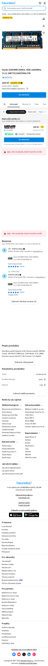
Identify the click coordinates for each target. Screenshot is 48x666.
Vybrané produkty (32, 405)
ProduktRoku (6, 634)
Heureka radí (6, 567)
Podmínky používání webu (28, 663)
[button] (13, 104)
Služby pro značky (8, 605)
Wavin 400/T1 (29, 418)
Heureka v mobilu (8, 564)
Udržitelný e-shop (8, 643)
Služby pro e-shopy (8, 599)
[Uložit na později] (43, 32)
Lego (27, 449)
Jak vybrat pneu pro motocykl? (12, 474)
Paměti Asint (6, 457)
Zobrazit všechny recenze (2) (24, 301)
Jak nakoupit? (6, 561)
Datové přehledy (7, 609)
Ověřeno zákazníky (8, 627)
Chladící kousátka (8, 430)
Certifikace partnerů (9, 637)
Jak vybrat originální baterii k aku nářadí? (12, 468)
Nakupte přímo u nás (9, 571)
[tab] (13, 104)
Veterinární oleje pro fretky (11, 433)
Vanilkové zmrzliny (8, 435)
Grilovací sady (6, 424)
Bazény (27, 443)
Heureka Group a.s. (27, 661)
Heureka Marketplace (9, 602)
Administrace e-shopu (9, 593)
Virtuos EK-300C (30, 424)
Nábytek (28, 455)
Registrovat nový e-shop (10, 596)
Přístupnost (6, 552)
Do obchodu (24, 139)
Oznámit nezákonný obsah (11, 549)
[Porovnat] (43, 18)
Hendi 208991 (29, 421)
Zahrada (28, 452)
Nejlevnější (32, 112)
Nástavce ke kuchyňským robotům (12, 409)
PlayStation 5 (29, 446)
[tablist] (24, 104)
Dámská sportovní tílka (10, 415)
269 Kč (38, 127)
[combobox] (24, 8)
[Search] (4, 104)
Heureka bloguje (7, 542)
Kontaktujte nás (24, 498)
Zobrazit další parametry (24, 393)
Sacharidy (5, 421)
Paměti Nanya (6, 455)
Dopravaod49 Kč (38, 130)
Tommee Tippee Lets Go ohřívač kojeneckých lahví (35, 427)
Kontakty (5, 529)
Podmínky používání (8, 533)
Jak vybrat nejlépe (10, 464)
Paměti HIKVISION (8, 449)
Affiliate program (7, 612)
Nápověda (5, 618)
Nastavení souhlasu (8, 574)
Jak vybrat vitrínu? (8, 471)
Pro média (5, 539)
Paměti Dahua (6, 446)
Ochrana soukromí (8, 577)
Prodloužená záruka (33, 134)
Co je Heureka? (7, 526)
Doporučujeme (31, 433)
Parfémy (28, 440)
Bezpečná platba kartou (10, 580)
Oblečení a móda (30, 457)
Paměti (4, 14)
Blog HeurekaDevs (8, 545)
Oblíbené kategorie (10, 405)
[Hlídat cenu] (43, 25)
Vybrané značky (8, 442)
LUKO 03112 (29, 415)
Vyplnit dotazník (24, 505)
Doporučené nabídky (17, 112)
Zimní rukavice (7, 412)
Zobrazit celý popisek (24, 362)
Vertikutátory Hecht (9, 427)
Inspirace (5, 640)
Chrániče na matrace (9, 418)
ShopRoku (5, 631)
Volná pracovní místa (9, 536)
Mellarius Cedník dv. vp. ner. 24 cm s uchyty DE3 (35, 409)
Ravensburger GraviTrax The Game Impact (35, 412)
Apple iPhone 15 (30, 437)
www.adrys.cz (38, 251)
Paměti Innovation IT (9, 452)
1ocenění (21, 134)
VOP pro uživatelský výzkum (11, 583)
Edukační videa (7, 615)
